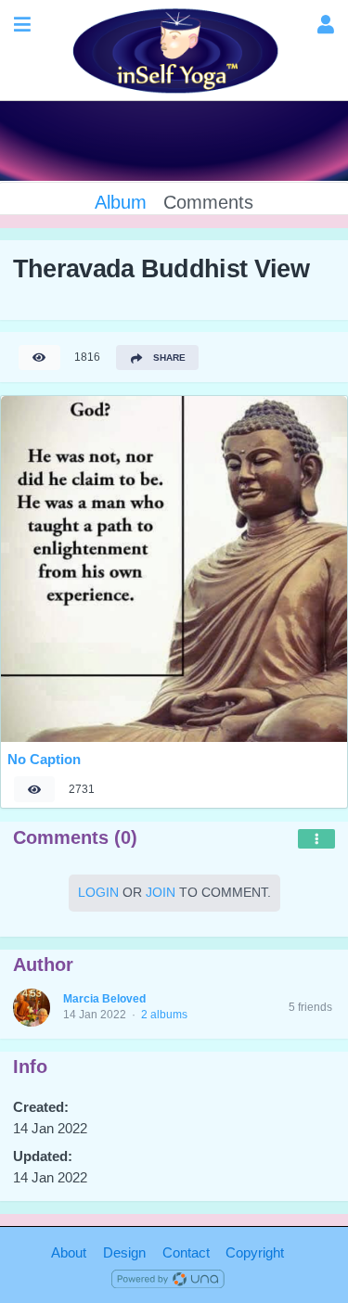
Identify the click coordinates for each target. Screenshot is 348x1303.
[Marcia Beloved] (32, 1008)
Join (160, 893)
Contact (186, 1252)
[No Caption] (174, 569)
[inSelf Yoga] (174, 50)
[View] (39, 357)
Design (124, 1252)
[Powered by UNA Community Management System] (168, 1277)
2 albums (164, 1014)
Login (98, 893)
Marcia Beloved (104, 998)
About (68, 1252)
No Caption (44, 759)
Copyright (255, 1252)
